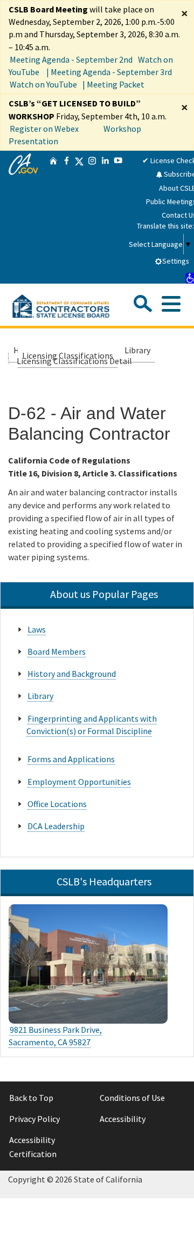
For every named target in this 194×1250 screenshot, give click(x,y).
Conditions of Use (132, 1097)
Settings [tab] (175, 261)
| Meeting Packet (113, 84)
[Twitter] (79, 217)
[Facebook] (66, 217)
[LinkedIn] (105, 217)
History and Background (71, 673)
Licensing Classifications (67, 355)
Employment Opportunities (79, 781)
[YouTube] (118, 217)
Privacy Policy (34, 1118)
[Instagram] (92, 217)
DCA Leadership (56, 826)
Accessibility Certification (33, 1146)
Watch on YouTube (43, 84)
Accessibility (123, 1118)
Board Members (56, 651)
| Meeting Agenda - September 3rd (109, 71)
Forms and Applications (71, 759)
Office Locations (57, 803)
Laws (36, 629)
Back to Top (31, 1097)
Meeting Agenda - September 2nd (71, 59)
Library (137, 350)
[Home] (53, 217)
